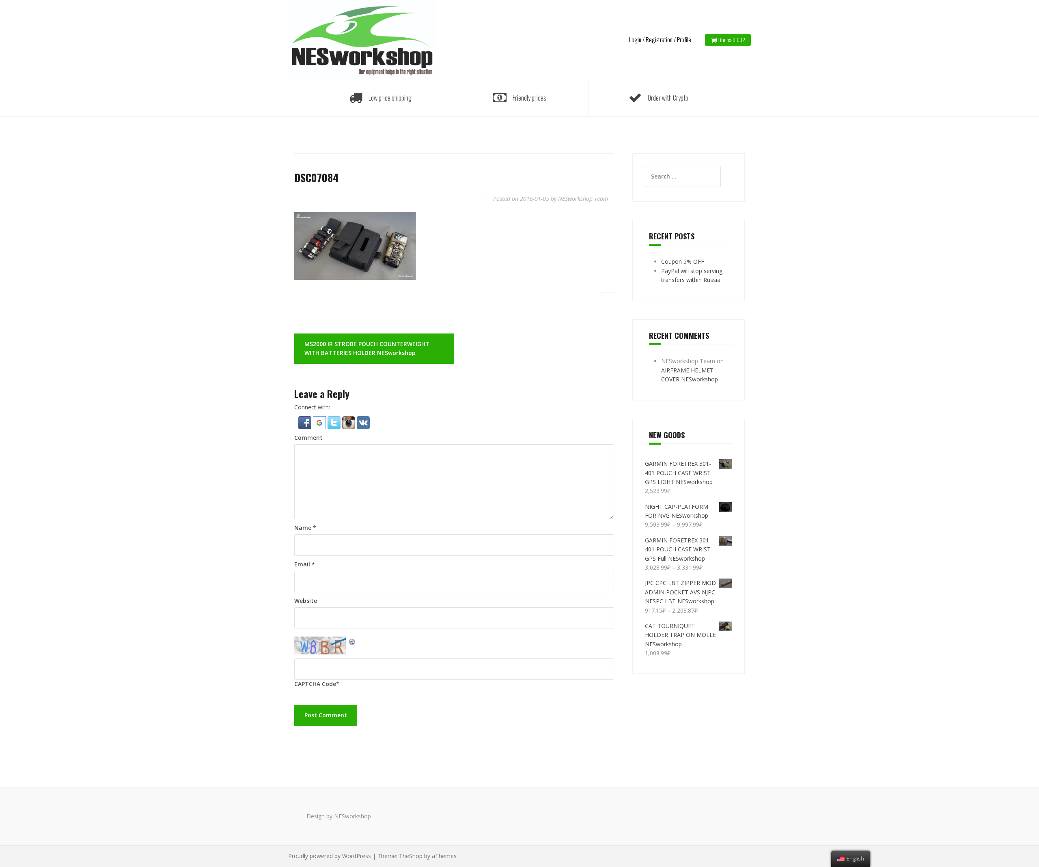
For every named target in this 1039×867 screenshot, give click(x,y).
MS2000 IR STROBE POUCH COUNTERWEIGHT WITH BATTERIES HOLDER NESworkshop (366, 348)
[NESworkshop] (362, 39)
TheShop (410, 856)
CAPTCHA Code (315, 684)
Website (305, 601)
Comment (308, 437)
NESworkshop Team (583, 198)
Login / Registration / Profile (660, 39)
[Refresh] (352, 641)
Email (304, 564)
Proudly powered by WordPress (329, 856)
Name (305, 527)
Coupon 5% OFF (682, 261)
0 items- (730, 40)
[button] (305, 422)
